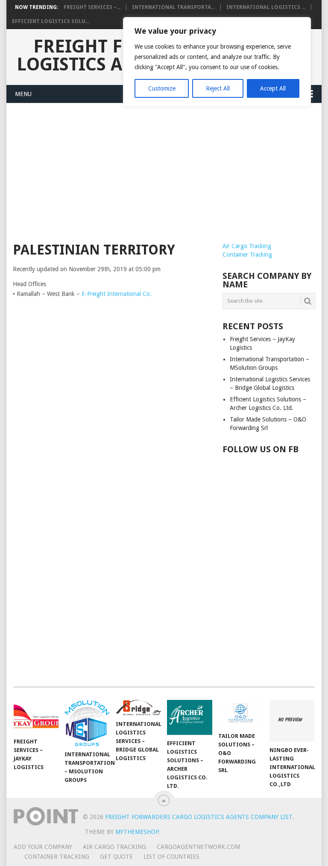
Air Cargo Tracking (247, 246)
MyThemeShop (137, 831)
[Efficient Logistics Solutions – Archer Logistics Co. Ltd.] (189, 717)
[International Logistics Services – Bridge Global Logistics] (138, 708)
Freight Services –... (92, 7)
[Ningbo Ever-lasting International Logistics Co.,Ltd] (292, 721)
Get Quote (116, 856)
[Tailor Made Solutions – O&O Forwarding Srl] (241, 714)
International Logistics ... (265, 7)
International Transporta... (173, 7)
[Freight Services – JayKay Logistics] (36, 716)
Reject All (218, 88)
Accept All (273, 88)
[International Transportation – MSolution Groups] (87, 723)
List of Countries (171, 856)
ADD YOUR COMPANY (43, 846)
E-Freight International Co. (117, 293)
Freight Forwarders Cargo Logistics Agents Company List (198, 816)
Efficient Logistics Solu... (50, 21)
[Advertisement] (164, 177)
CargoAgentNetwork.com (198, 846)
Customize (162, 88)
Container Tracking (247, 254)
